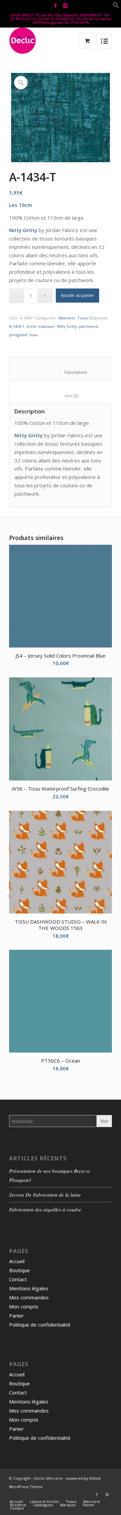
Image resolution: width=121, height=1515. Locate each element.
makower (46, 326)
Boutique (19, 1270)
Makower (66, 317)
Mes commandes (29, 1297)
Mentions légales (28, 1288)
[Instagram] (65, 5)
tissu (34, 334)
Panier (16, 1315)
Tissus (82, 317)
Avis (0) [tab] (64, 396)
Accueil (17, 1261)
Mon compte (23, 1306)
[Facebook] (55, 5)
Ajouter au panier (77, 295)
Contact (18, 1279)
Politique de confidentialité (40, 1324)
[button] (116, 6)
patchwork (88, 326)
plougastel (18, 334)
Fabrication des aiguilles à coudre (45, 1209)
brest (31, 326)
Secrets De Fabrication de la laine (45, 1194)
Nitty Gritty (67, 326)
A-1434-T (17, 326)
